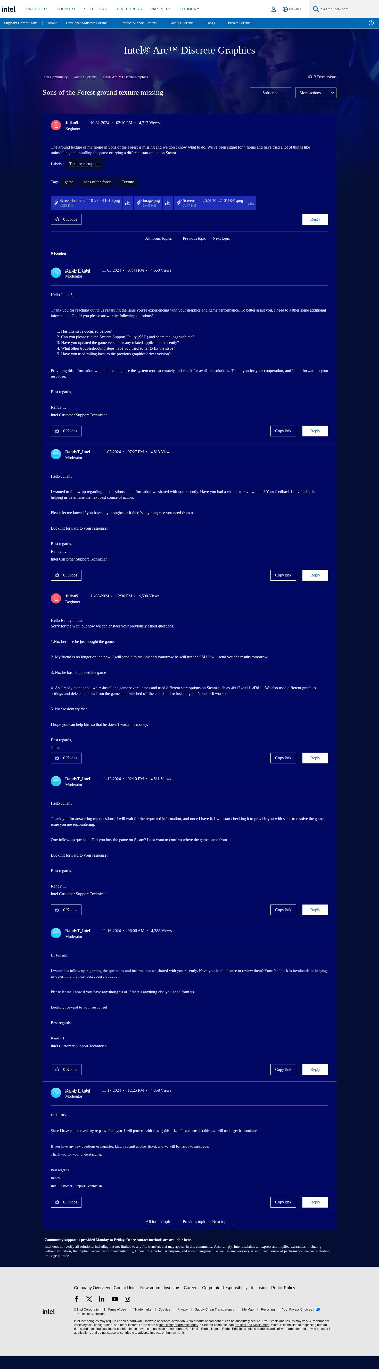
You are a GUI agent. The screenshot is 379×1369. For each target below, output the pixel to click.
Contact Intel (126, 1301)
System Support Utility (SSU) (124, 338)
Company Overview (92, 1301)
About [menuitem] (54, 23)
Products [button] (36, 9)
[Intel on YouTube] (114, 1313)
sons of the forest (102, 182)
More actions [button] (311, 93)
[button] (326, 124)
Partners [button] (156, 9)
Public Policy (284, 1301)
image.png (164, 200)
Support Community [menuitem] (21, 23)
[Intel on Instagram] (127, 1313)
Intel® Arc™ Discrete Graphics (129, 77)
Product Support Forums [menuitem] (146, 23)
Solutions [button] (93, 9)
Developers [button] (124, 9)
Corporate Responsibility (226, 1301)
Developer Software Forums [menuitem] (90, 23)
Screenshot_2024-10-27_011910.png (96, 200)
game (70, 182)
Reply (315, 219)
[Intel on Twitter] (89, 1313)
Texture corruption (87, 163)
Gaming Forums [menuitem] (191, 23)
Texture (135, 182)
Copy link (283, 435)
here (192, 1253)
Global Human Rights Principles (222, 1342)
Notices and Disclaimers (250, 1338)
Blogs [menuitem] (221, 23)
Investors (173, 1301)
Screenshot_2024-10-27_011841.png (233, 200)
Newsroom (151, 1301)
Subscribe (270, 93)
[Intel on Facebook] (76, 1313)
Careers (192, 1301)
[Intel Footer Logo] (49, 1324)
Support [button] (65, 9)
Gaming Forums (88, 77)
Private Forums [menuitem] (250, 23)
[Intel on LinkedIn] (101, 1313)
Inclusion (260, 1301)
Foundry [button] (183, 9)
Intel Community (56, 77)
